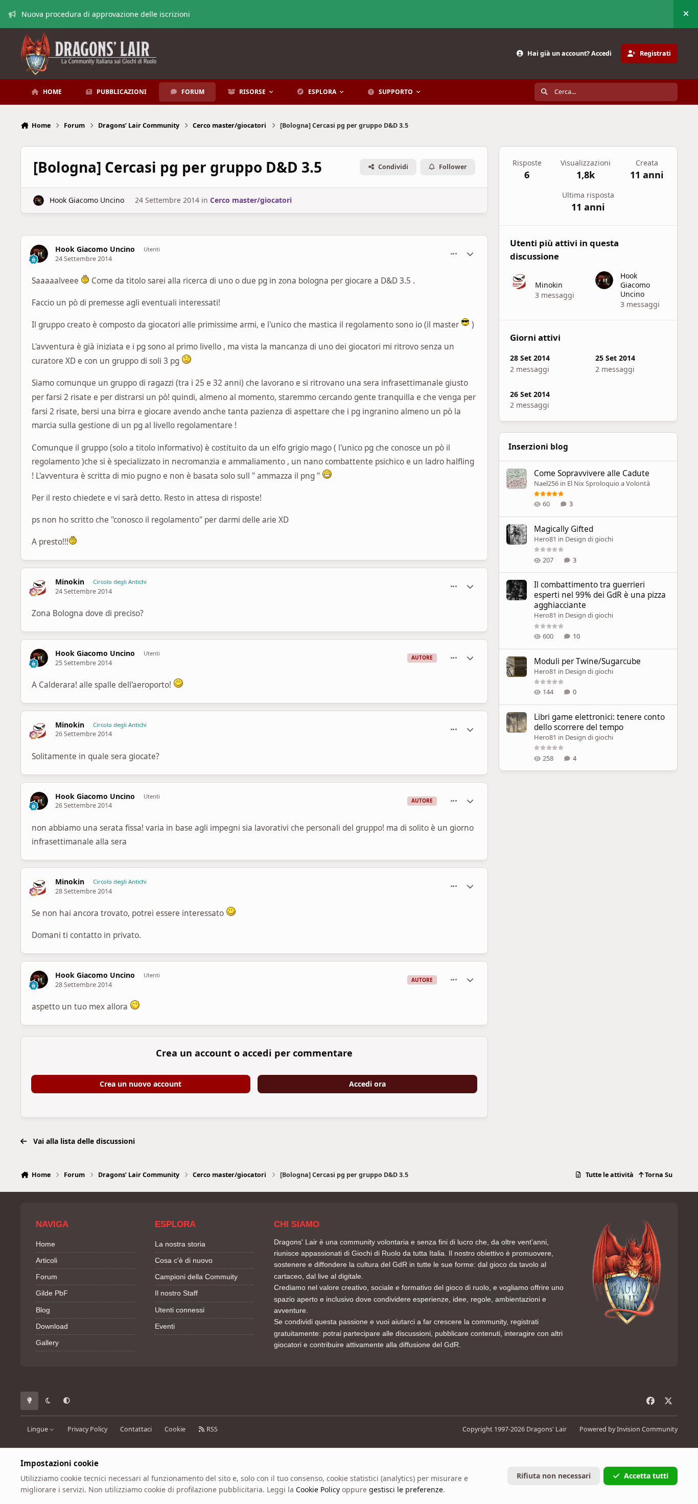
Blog (43, 1310)
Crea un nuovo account (140, 1084)
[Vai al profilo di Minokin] (39, 586)
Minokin (69, 581)
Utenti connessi (179, 1310)
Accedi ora (367, 1084)
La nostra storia (180, 1244)
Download (52, 1326)
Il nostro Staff (176, 1293)
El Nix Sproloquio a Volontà (608, 483)
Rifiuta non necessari (554, 1476)
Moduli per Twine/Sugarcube (587, 661)
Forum (46, 1277)
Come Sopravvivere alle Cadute (591, 473)
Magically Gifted (563, 529)
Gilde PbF (52, 1293)
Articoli (46, 1260)
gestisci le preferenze (406, 1489)
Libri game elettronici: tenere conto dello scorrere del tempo (599, 722)
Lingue (38, 1429)
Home (45, 1244)
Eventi (165, 1326)
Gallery (47, 1342)
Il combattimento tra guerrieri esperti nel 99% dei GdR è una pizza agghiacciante (600, 594)
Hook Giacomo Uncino (87, 200)
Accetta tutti (646, 1476)
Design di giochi (589, 539)
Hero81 (545, 539)
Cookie (175, 1429)
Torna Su (657, 1174)
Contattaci (136, 1429)
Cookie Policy (318, 1489)
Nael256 (546, 483)
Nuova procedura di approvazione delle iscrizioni (105, 14)
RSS (211, 1429)
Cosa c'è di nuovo (184, 1260)
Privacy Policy (87, 1429)
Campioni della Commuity (196, 1277)
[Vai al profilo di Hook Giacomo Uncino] (38, 200)
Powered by (628, 1429)
